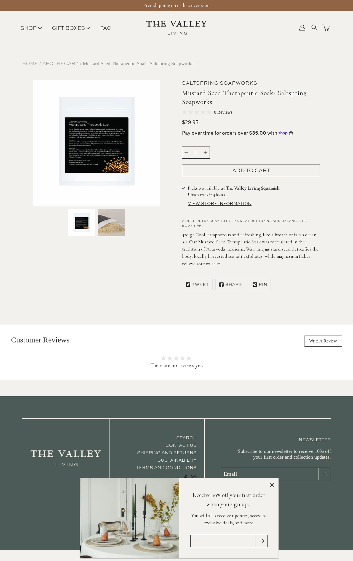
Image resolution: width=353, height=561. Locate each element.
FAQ (105, 28)
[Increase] (206, 153)
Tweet (200, 284)
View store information (220, 203)
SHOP (28, 28)
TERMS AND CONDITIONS (166, 467)
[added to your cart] (326, 27)
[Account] (302, 27)
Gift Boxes (68, 28)
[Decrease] (186, 153)
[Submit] (325, 474)
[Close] (272, 484)
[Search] (314, 27)
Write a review (323, 341)
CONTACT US (181, 445)
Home (30, 63)
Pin (263, 284)
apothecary (60, 63)
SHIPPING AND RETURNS (167, 453)
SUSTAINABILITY (177, 460)
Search (186, 438)
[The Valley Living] (177, 27)
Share (233, 284)
